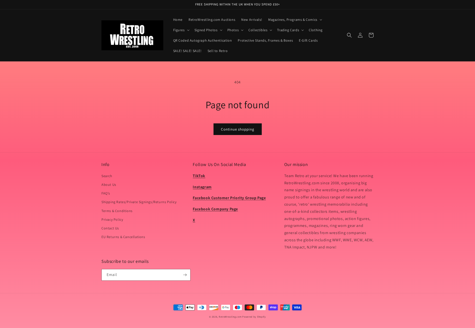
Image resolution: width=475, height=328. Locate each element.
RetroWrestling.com (230, 316)
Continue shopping (237, 129)
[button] (294, 19)
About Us (108, 184)
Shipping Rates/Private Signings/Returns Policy (139, 202)
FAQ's (105, 193)
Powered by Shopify (254, 316)
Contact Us (110, 228)
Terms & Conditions (117, 211)
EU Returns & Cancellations (123, 237)
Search (106, 176)
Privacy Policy (112, 219)
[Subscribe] (184, 275)
